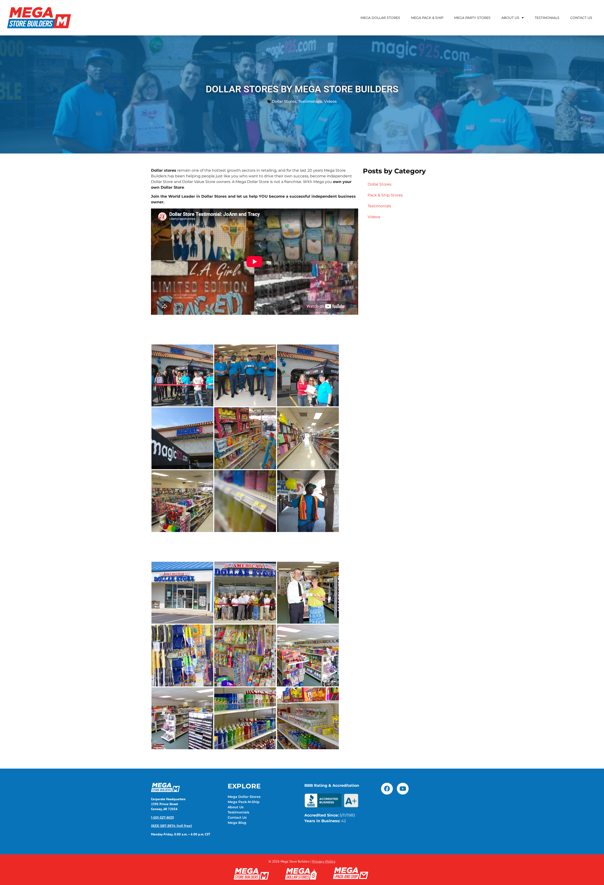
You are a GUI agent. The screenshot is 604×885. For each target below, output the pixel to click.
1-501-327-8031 (162, 817)
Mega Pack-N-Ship (244, 802)
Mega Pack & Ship (427, 18)
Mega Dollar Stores (380, 18)
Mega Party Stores (472, 18)
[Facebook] (387, 789)
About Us (510, 18)
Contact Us (581, 18)
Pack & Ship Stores (385, 195)
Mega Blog (237, 823)
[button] (182, 375)
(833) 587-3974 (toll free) (171, 826)
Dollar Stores (284, 101)
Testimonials (547, 18)
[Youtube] (403, 789)
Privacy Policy (324, 861)
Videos (330, 101)
